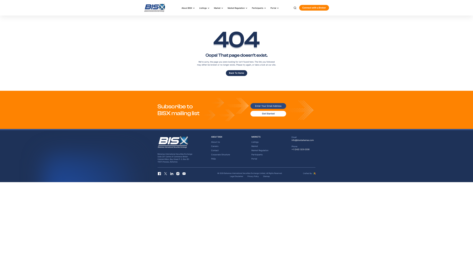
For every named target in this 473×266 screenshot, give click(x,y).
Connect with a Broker (314, 7)
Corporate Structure (220, 154)
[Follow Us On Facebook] (159, 173)
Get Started (268, 113)
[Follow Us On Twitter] (165, 173)
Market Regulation (236, 8)
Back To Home (236, 73)
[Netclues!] (314, 173)
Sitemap (266, 176)
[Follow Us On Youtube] (184, 173)
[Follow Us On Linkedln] (172, 173)
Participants (257, 8)
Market (217, 8)
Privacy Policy (253, 176)
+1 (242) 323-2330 (301, 149)
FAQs (213, 159)
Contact (215, 150)
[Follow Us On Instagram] (178, 173)
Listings (203, 8)
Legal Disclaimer (236, 176)
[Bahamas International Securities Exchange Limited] (157, 7)
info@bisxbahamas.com (303, 140)
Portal (273, 8)
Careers (214, 146)
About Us (215, 142)
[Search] (295, 7)
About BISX (187, 8)
